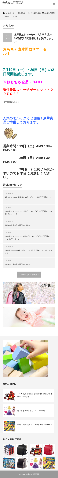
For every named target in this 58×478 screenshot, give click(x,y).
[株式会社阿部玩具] (13, 2)
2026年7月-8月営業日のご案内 (17, 225)
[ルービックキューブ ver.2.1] (9, 450)
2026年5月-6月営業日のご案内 (17, 264)
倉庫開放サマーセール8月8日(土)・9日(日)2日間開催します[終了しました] (29, 212)
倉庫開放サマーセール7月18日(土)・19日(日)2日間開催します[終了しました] (28, 237)
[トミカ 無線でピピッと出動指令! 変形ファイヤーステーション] (36, 450)
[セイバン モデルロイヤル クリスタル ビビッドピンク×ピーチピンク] (49, 450)
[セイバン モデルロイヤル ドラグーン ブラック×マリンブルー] (22, 450)
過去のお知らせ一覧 (29, 275)
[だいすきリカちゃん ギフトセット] (36, 463)
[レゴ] (9, 463)
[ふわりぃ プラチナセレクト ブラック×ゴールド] (22, 463)
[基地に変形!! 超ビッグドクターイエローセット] (49, 463)
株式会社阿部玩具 (33, 474)
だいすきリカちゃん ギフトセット (31, 411)
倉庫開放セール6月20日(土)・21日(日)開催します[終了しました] (28, 251)
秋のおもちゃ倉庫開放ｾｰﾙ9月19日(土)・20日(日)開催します (28, 198)
